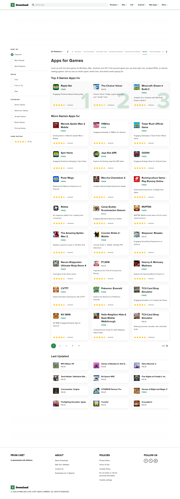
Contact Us (59, 469)
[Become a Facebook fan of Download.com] (146, 461)
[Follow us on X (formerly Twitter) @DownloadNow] (151, 461)
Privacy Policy (104, 460)
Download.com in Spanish (65, 473)
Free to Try (19, 85)
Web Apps (153, 5)
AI (72, 52)
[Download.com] (19, 5)
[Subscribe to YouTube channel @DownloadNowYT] (156, 461)
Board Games (20, 122)
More (164, 5)
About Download (61, 460)
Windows (113, 5)
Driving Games (20, 128)
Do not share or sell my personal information (108, 474)
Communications (88, 52)
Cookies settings (105, 480)
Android (141, 5)
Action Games (20, 105)
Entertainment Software (132, 52)
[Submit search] (33, 5)
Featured (18, 54)
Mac (123, 5)
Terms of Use (104, 465)
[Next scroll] (166, 52)
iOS (131, 5)
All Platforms (56, 52)
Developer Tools (101, 52)
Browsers (78, 52)
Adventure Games (21, 111)
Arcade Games (20, 116)
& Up (30, 142)
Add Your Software (62, 465)
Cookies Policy (104, 469)
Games (144, 52)
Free (16, 80)
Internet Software (155, 52)
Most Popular (19, 60)
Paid (16, 91)
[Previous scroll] (68, 52)
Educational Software (116, 52)
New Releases (20, 66)
